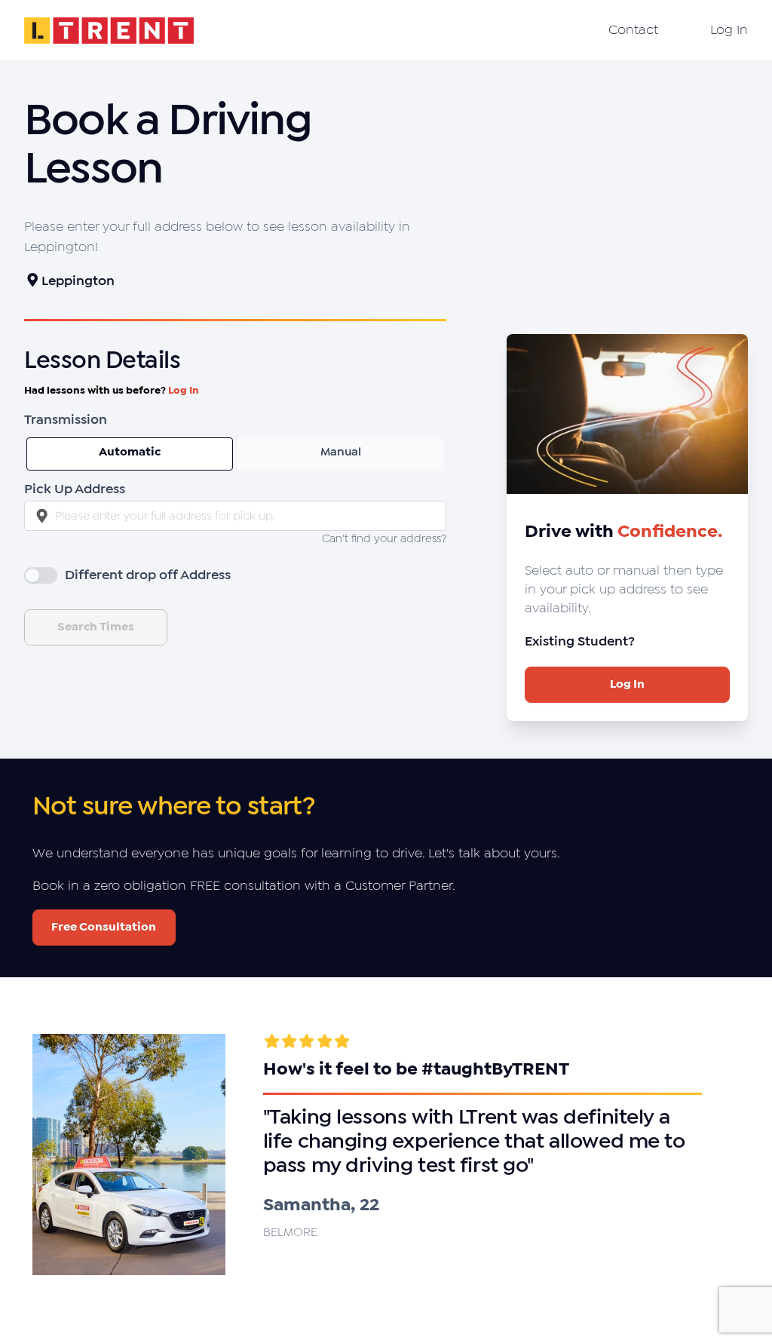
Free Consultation (103, 927)
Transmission (65, 420)
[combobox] (235, 516)
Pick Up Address (74, 489)
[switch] (40, 575)
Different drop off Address (148, 575)
